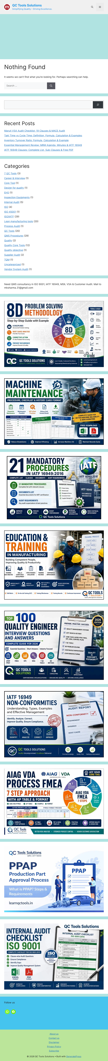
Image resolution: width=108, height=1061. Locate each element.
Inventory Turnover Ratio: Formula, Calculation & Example (36, 140)
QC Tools (9, 231)
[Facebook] (13, 1011)
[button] (92, 7)
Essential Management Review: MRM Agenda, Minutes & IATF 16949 (43, 145)
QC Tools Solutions (27, 5)
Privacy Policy (54, 1046)
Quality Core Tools (14, 245)
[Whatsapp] (7, 1011)
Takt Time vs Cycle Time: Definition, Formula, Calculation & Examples (43, 135)
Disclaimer (54, 1042)
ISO (6, 207)
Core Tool (9, 183)
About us (54, 1034)
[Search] (51, 85)
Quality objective (13, 250)
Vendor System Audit (16, 269)
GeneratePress (73, 1056)
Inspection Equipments (17, 197)
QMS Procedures (13, 235)
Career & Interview (14, 178)
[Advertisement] (54, 35)
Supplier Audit (12, 254)
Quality (8, 240)
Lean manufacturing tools (18, 221)
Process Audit (12, 226)
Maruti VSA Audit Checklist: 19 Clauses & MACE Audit (34, 130)
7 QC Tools (10, 173)
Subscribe (54, 1050)
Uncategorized (12, 264)
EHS (6, 192)
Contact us (54, 1038)
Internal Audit (11, 202)
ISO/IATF (9, 216)
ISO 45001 (10, 211)
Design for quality (14, 187)
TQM (7, 259)
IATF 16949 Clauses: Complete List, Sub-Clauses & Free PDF (38, 150)
